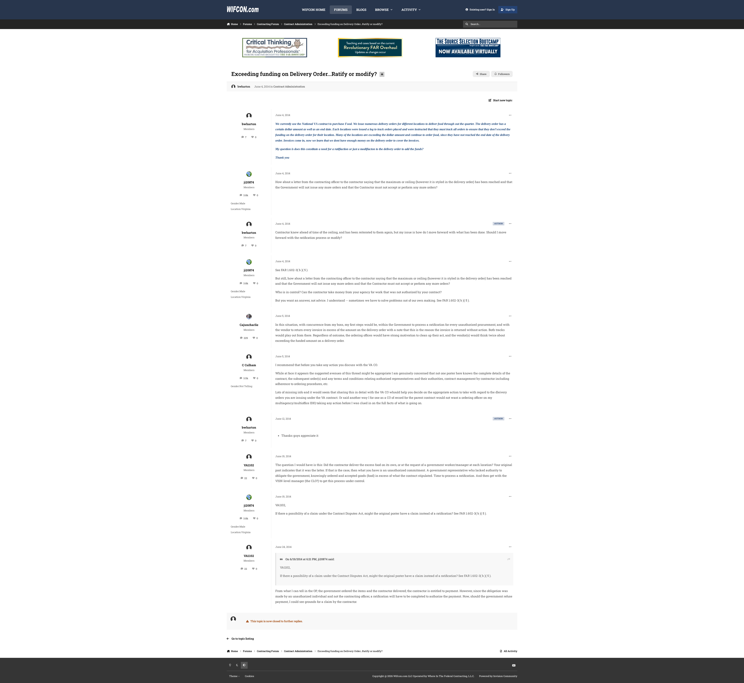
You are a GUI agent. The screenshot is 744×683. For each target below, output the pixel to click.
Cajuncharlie (249, 325)
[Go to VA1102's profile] (249, 457)
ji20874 (249, 182)
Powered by (498, 676)
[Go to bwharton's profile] (233, 87)
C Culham (249, 365)
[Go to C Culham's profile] (249, 357)
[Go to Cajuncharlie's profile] (249, 316)
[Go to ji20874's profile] (249, 174)
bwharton (244, 86)
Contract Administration (289, 86)
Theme (233, 676)
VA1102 (249, 465)
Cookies (249, 676)
